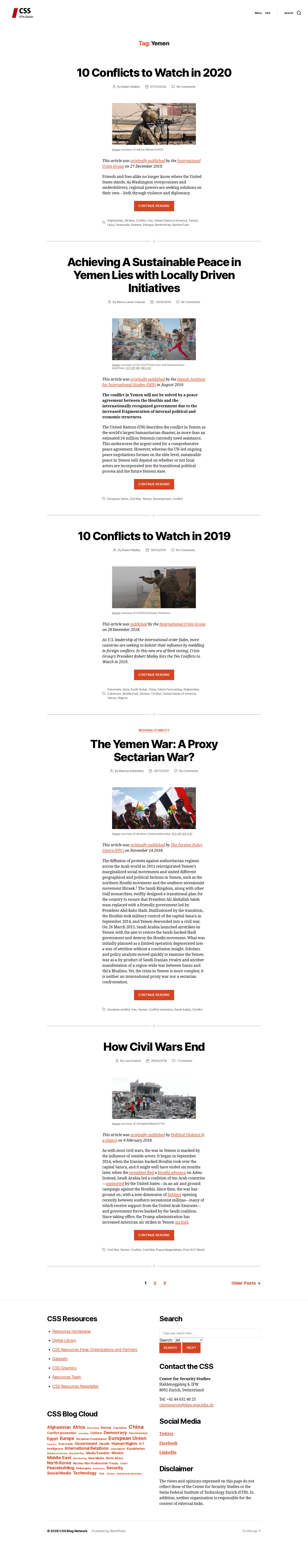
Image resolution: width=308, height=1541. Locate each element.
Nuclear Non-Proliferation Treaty (95, 1463)
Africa (79, 1427)
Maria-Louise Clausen (131, 302)
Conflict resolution (161, 1009)
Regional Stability (154, 730)
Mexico (117, 1453)
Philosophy (83, 1468)
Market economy (57, 1453)
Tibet (101, 1473)
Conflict (141, 220)
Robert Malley (130, 86)
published (138, 624)
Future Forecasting (170, 689)
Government (86, 1443)
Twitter (166, 1433)
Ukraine (130, 220)
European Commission (91, 1439)
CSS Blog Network (73, 1531)
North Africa (114, 1458)
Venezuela (123, 225)
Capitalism (120, 1427)
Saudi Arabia (182, 1009)
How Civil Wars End (154, 1046)
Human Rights (124, 1443)
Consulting (83, 1433)
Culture (96, 1433)
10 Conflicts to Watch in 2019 (154, 536)
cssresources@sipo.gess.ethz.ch (186, 1405)
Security (114, 1467)
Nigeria (122, 698)
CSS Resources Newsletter (75, 1386)
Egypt (52, 1438)
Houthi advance (172, 1172)
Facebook (168, 1443)
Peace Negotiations (169, 1249)
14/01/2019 (158, 550)
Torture (110, 1473)
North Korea (163, 225)
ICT (141, 1444)
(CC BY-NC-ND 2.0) (138, 368)
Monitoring (79, 1458)
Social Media (59, 1473)
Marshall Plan (76, 1453)
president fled (141, 1172)
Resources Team (66, 1377)
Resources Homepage (71, 1331)
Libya (110, 225)
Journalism (117, 1448)
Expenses (52, 1444)
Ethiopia (148, 225)
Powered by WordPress (109, 1531)
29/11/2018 (161, 771)
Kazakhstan (136, 1448)
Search (170, 1348)
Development (162, 499)
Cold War (149, 1249)
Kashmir (136, 225)
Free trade (65, 1444)
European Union (117, 499)
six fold (181, 1222)
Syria (126, 689)
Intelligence (55, 1448)
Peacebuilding (60, 1467)
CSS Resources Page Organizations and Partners (94, 1349)
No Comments (186, 86)
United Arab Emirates (129, 1473)
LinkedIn (167, 1452)
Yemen (193, 220)
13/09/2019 (163, 302)
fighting (174, 1194)
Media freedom (98, 1453)
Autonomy (93, 1427)
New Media (96, 1458)
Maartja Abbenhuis (131, 771)
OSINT (124, 1463)
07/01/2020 (158, 86)
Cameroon (114, 693)
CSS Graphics (64, 1368)
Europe (67, 1438)
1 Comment (184, 1061)
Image (116, 149)
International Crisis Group (183, 624)
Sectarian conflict (118, 1009)
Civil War (135, 499)
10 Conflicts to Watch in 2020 (154, 72)
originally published (147, 161)
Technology (85, 1473)
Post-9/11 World (193, 1249)
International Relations (87, 1448)
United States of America (170, 220)
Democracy (115, 1432)
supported (115, 1183)
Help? (191, 1348)
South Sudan (139, 689)
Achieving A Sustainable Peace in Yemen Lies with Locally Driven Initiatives (154, 275)
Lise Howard (133, 1061)
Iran (150, 220)
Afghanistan (115, 220)
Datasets (60, 1358)
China (152, 689)
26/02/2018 (159, 1061)
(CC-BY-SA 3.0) (182, 833)
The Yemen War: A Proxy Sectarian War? (154, 750)
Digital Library (64, 1340)
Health (104, 1444)
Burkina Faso (180, 225)
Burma (106, 1427)
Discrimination (138, 1433)
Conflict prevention (61, 1433)
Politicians (98, 1468)
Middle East (130, 693)
